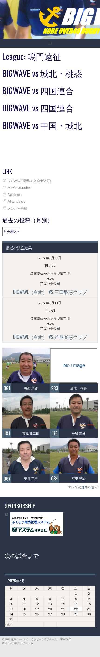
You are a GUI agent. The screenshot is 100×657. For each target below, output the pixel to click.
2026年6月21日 (50, 258)
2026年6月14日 (50, 303)
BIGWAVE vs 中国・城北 (42, 125)
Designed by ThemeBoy (17, 643)
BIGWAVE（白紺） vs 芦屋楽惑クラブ (50, 336)
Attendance (16, 201)
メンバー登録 (17, 208)
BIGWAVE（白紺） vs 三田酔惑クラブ (50, 291)
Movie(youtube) (19, 187)
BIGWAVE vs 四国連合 (38, 90)
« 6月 (8, 624)
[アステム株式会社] (36, 535)
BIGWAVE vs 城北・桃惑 (42, 73)
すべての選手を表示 (83, 487)
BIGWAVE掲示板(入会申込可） (30, 181)
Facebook (15, 195)
